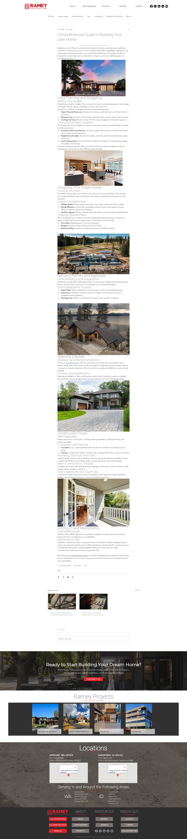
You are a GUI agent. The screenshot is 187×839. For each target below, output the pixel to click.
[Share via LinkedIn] (68, 577)
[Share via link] (73, 577)
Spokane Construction (115, 16)
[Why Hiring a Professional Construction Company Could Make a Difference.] (93, 601)
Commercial (98, 16)
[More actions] (128, 29)
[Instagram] (155, 6)
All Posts (51, 16)
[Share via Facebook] (58, 577)
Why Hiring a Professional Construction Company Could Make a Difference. (93, 614)
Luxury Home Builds (65, 565)
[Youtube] (166, 6)
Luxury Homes (63, 16)
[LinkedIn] (162, 6)
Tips (88, 16)
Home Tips (77, 565)
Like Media (108, 837)
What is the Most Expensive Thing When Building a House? (61, 614)
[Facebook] (151, 6)
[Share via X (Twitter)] (63, 577)
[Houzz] (159, 6)
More (128, 16)
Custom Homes (77, 16)
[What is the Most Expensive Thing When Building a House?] (62, 601)
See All (137, 590)
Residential (104, 731)
